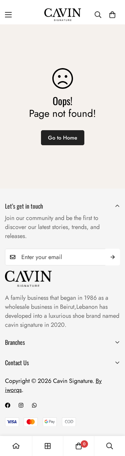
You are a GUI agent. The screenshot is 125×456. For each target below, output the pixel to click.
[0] (112, 14)
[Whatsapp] (34, 405)
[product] (16, 446)
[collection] (47, 446)
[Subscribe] (112, 257)
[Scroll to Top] (113, 420)
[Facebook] (7, 405)
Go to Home (62, 138)
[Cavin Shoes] (62, 14)
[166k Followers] (21, 405)
